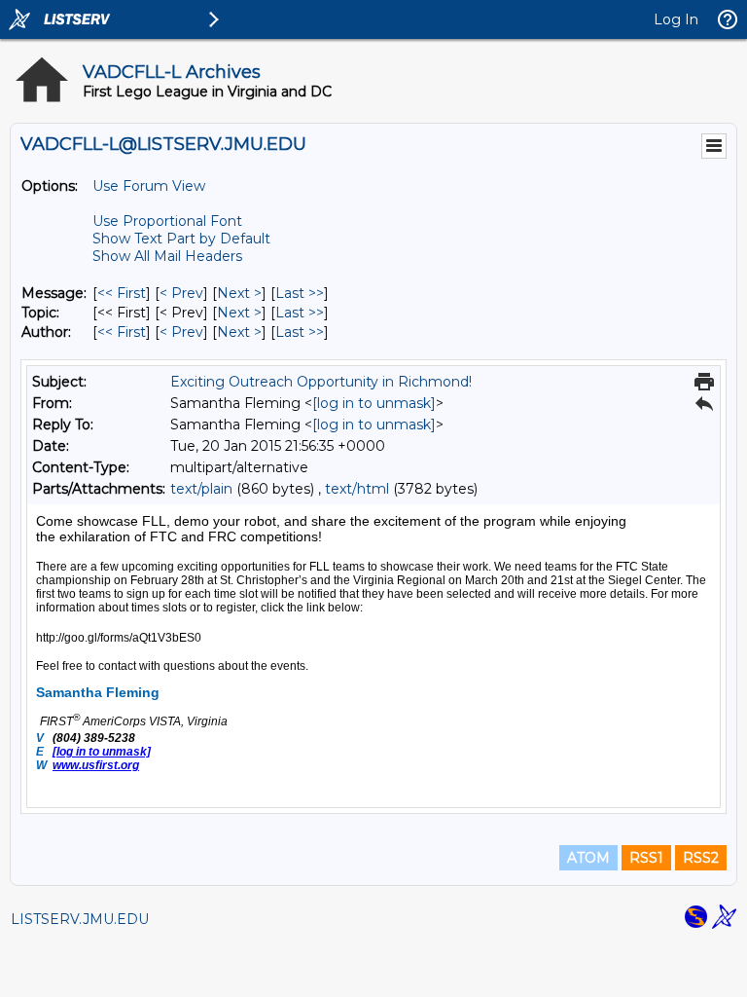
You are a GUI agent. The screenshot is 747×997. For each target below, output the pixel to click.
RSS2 (701, 858)
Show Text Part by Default (181, 238)
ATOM (588, 858)
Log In (676, 19)
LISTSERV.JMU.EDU (80, 919)
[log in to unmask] (374, 403)
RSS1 (646, 858)
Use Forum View (148, 186)
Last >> (299, 293)
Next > (239, 293)
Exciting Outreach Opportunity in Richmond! (321, 381)
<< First (121, 293)
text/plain (201, 489)
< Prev (181, 293)
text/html (357, 489)
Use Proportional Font (167, 221)
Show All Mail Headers (167, 256)
